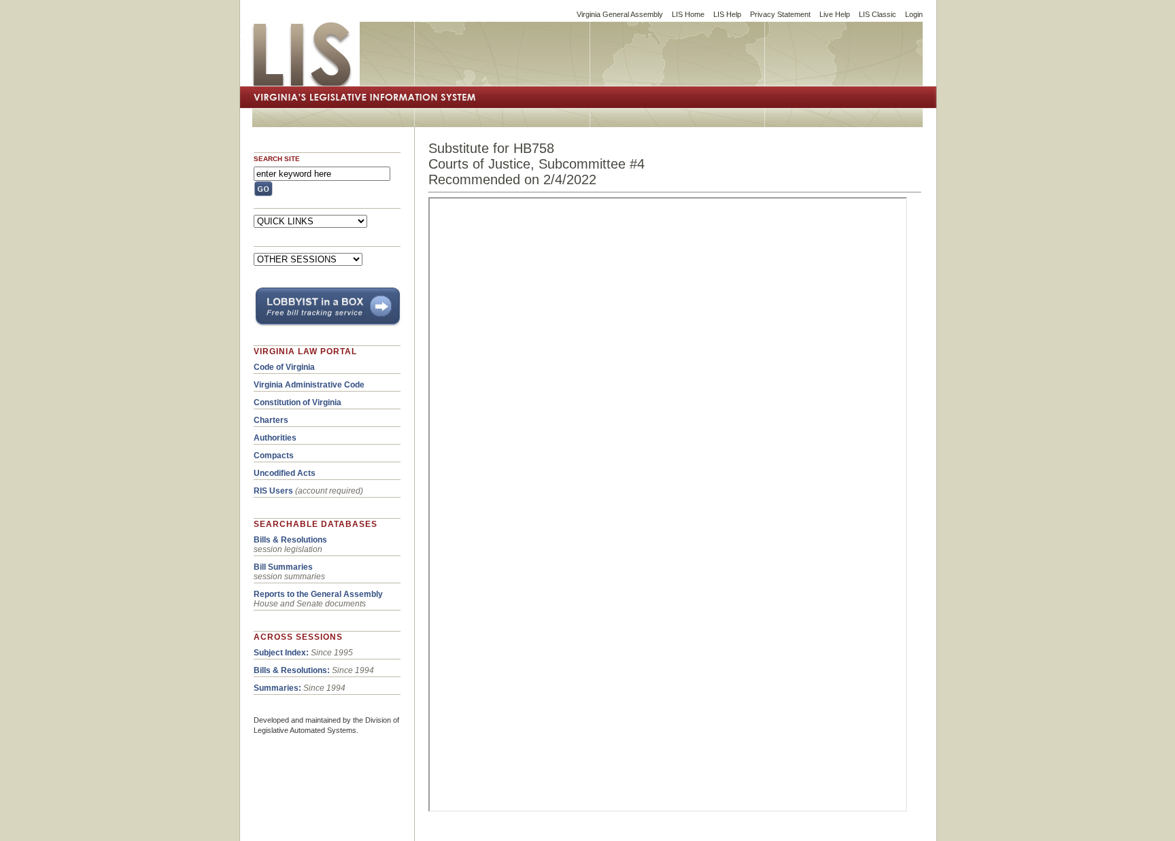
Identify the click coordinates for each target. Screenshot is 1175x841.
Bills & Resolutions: (292, 670)
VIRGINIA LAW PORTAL (305, 351)
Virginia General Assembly (620, 14)
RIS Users (273, 491)
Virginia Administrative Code (309, 385)
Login (914, 14)
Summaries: (277, 688)
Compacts (274, 455)
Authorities (275, 438)
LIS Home (688, 14)
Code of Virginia (284, 367)
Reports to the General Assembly (318, 594)
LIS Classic (877, 14)
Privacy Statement (780, 14)
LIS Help (727, 14)
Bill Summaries (283, 567)
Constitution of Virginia (297, 402)
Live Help (834, 14)
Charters (271, 420)
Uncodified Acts (285, 473)
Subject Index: (281, 652)
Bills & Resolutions (290, 540)
